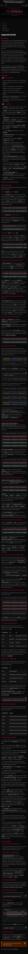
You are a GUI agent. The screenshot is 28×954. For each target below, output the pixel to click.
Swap (4, 92)
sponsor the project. (15, 72)
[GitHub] (26, 5)
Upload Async (6, 99)
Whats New (4, 27)
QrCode (5, 88)
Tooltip (4, 166)
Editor (4, 82)
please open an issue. (7, 944)
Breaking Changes (5, 28)
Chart (4, 80)
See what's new (19, 2)
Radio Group (6, 96)
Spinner (5, 90)
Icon (22, 163)
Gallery (4, 86)
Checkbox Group (15, 96)
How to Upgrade (5, 30)
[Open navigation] (2, 5)
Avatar (22, 164)
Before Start (4, 25)
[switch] (23, 5)
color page (13, 293)
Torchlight (15, 949)
